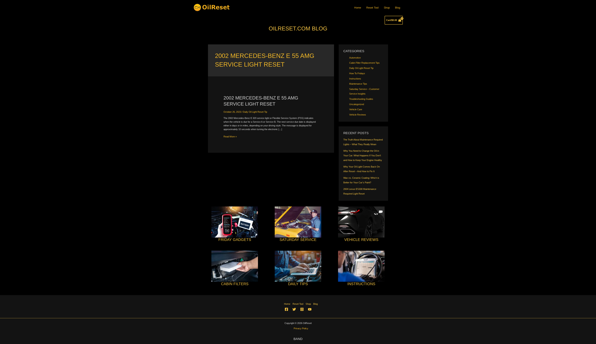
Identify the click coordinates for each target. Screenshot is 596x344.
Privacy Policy (301, 328)
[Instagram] (302, 309)
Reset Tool (372, 7)
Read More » (230, 136)
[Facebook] (286, 309)
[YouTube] (310, 309)
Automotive (355, 57)
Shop (387, 7)
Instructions (355, 78)
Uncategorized (356, 104)
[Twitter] (294, 309)
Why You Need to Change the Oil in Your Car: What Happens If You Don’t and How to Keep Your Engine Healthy (362, 155)
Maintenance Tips (358, 83)
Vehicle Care (355, 109)
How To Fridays (357, 73)
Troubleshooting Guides (361, 99)
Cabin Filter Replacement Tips (364, 62)
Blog (397, 7)
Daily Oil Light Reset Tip (255, 112)
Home (357, 7)
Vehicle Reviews (357, 114)
